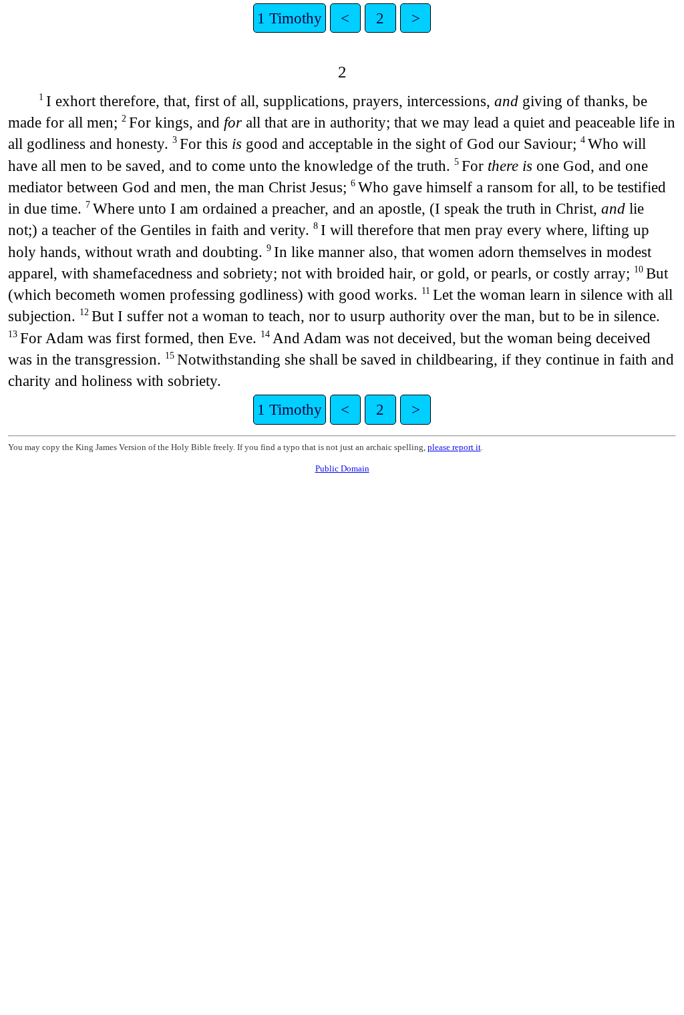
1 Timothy (289, 18)
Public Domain (342, 468)
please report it (454, 447)
